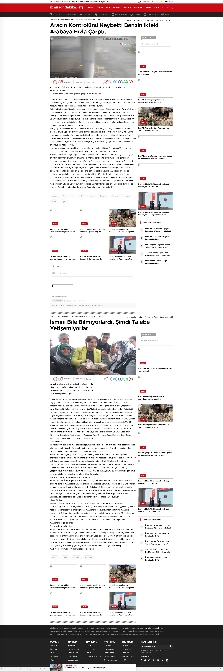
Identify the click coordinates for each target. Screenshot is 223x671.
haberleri (115, 196)
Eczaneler (137, 14)
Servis (90, 7)
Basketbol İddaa (73, 649)
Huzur (127, 196)
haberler (103, 196)
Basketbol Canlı (128, 656)
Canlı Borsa (88, 14)
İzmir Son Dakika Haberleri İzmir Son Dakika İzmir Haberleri (72, 20)
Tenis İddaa (126, 653)
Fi (73, 196)
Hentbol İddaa (73, 653)
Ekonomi (116, 7)
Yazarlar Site (126, 649)
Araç (64, 196)
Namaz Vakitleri (121, 14)
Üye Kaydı (53, 649)
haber (82, 196)
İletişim (52, 660)
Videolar (138, 7)
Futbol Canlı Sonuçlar (94, 656)
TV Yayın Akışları (110, 660)
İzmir (99, 20)
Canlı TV (56, 14)
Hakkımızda (54, 656)
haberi (92, 196)
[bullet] (75, 301)
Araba (54, 196)
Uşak (64, 202)
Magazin (127, 7)
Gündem (99, 7)
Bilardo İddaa (72, 656)
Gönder (58, 301)
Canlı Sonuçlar (153, 14)
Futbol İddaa (72, 645)
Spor (108, 7)
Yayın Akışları (104, 14)
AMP (124, 660)
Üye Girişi (53, 645)
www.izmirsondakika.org (154, 628)
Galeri (148, 7)
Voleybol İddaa (73, 660)
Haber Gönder (109, 653)
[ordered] (73, 301)
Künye (52, 653)
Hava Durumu (72, 14)
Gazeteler (158, 7)
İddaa (167, 14)
